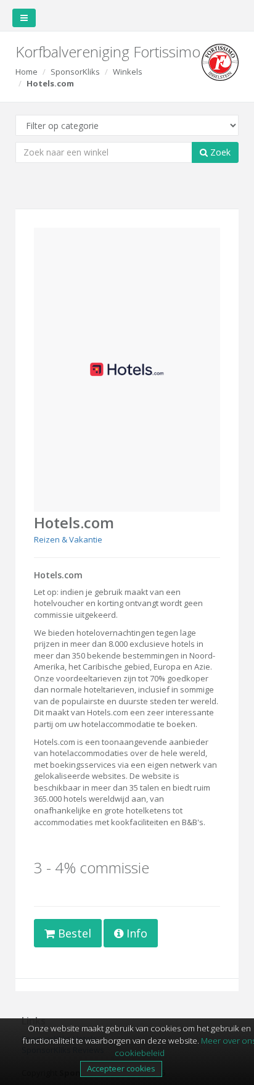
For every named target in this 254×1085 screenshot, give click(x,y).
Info (135, 933)
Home (26, 71)
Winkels (127, 71)
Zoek (219, 152)
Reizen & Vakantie (68, 539)
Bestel (73, 933)
